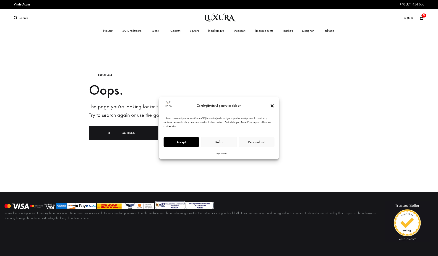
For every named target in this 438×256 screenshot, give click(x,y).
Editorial (329, 31)
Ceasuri (175, 31)
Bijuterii (194, 31)
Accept (181, 142)
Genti (155, 31)
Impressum (221, 152)
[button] (272, 106)
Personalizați (256, 142)
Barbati (288, 31)
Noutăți (108, 31)
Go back (128, 133)
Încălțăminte (216, 31)
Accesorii (240, 31)
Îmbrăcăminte (264, 31)
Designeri (308, 31)
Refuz (219, 142)
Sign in (408, 18)
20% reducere (131, 31)
